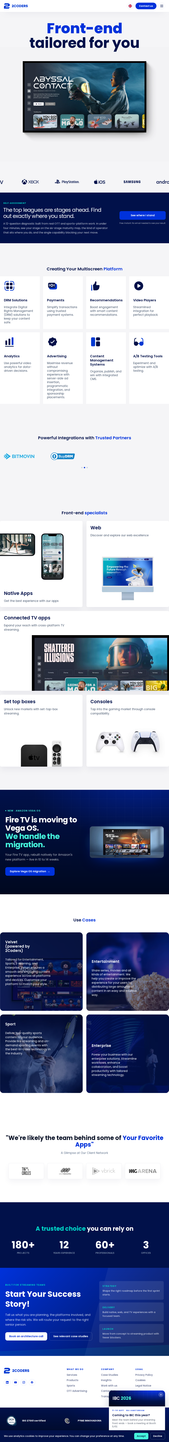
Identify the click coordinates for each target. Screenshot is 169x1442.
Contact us (146, 6)
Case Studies (109, 1375)
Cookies (140, 1380)
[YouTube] (15, 1382)
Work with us (109, 1385)
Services (72, 1375)
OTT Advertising (77, 1391)
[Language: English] (130, 6)
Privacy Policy (144, 1375)
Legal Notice (143, 1385)
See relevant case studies (70, 1336)
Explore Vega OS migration (30, 871)
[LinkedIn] (7, 1382)
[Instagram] (23, 1382)
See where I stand (143, 215)
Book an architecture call (26, 1336)
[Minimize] (160, 1394)
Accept (141, 1436)
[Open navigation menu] (161, 6)
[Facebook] (32, 1382)
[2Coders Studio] (16, 6)
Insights (106, 1380)
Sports (71, 1385)
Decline (157, 1436)
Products (72, 1380)
